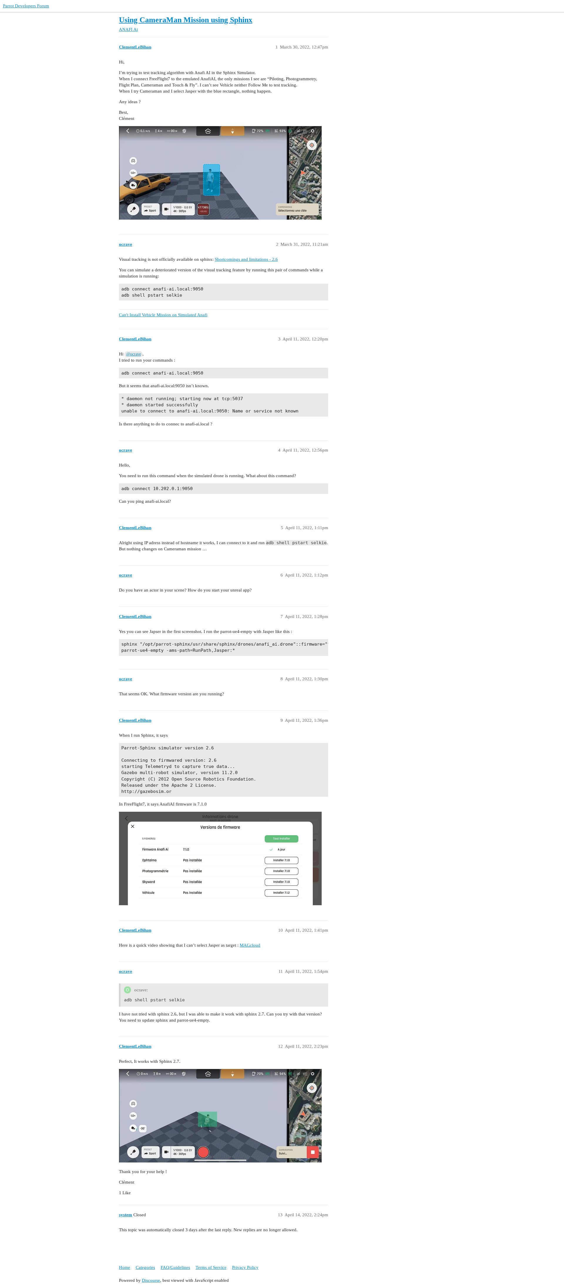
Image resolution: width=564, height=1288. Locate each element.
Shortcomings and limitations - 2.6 (246, 259)
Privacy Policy (245, 1267)
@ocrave (133, 354)
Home (124, 1267)
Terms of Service (211, 1267)
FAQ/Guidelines (175, 1267)
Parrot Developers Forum (26, 6)
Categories (145, 1267)
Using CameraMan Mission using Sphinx (185, 20)
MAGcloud (250, 945)
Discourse (151, 1280)
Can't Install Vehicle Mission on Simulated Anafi (163, 315)
